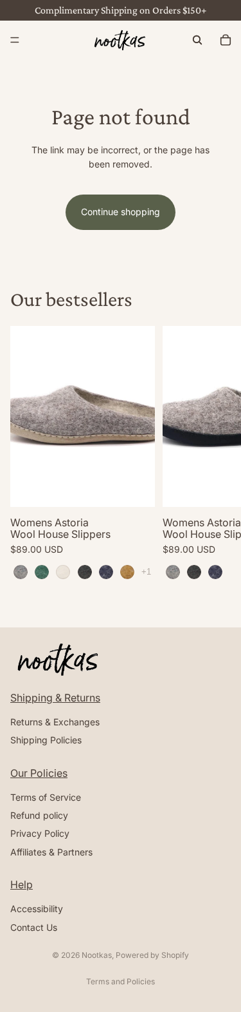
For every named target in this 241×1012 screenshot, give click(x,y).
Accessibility (36, 908)
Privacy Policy (39, 833)
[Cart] (225, 40)
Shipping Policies (46, 739)
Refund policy (39, 815)
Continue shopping (120, 211)
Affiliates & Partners (51, 851)
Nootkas (97, 955)
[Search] (197, 40)
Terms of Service (45, 797)
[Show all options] (146, 572)
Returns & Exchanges (55, 721)
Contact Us (33, 926)
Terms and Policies (120, 981)
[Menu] (15, 40)
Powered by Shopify (152, 955)
